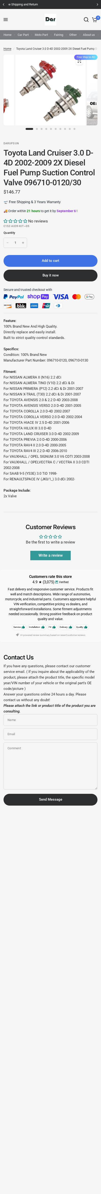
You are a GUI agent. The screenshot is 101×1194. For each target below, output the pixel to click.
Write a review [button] (51, 555)
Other (73, 35)
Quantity (9, 233)
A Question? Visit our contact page (52, 4)
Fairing (58, 35)
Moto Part (41, 35)
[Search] (86, 19)
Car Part (23, 35)
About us (89, 35)
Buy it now (51, 275)
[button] (16, 221)
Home (8, 35)
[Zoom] (79, 61)
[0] (93, 19)
